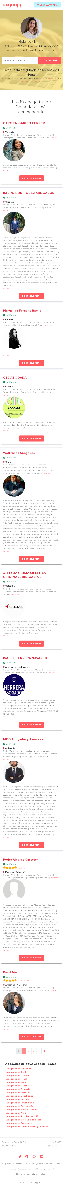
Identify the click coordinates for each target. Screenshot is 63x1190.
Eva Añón (10, 972)
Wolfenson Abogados (19, 453)
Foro (58, 1164)
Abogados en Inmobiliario (20, 1103)
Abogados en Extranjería (19, 1106)
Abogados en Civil (16, 1072)
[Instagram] (34, 1156)
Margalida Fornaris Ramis (22, 310)
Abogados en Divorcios (18, 1069)
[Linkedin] (41, 1156)
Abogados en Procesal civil (20, 1123)
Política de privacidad (44, 1169)
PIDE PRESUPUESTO (31, 178)
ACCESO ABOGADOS (48, 5)
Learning (11, 1169)
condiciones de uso (48, 78)
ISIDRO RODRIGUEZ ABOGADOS (28, 192)
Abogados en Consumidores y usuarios (27, 1126)
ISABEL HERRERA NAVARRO (25, 658)
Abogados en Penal (16, 1079)
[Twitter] (20, 1156)
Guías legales (24, 1169)
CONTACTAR (50, 60)
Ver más (54, 138)
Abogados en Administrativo (21, 1109)
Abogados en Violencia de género (24, 1120)
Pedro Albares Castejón (21, 859)
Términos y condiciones (27, 1174)
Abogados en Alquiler (18, 1113)
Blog (43, 1174)
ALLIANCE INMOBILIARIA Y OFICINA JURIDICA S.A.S (24, 575)
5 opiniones (23, 981)
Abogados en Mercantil (18, 1092)
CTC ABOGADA (15, 377)
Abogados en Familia (17, 1082)
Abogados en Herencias (19, 1086)
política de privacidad (31, 81)
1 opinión (22, 868)
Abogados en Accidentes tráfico (23, 1116)
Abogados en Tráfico (17, 1099)
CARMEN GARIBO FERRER (24, 123)
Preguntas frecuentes (11, 1164)
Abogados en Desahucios (19, 1096)
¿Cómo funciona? (44, 1164)
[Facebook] (26, 1156)
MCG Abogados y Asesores (23, 739)
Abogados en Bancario (18, 1089)
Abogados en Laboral (17, 1075)
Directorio (29, 1164)
